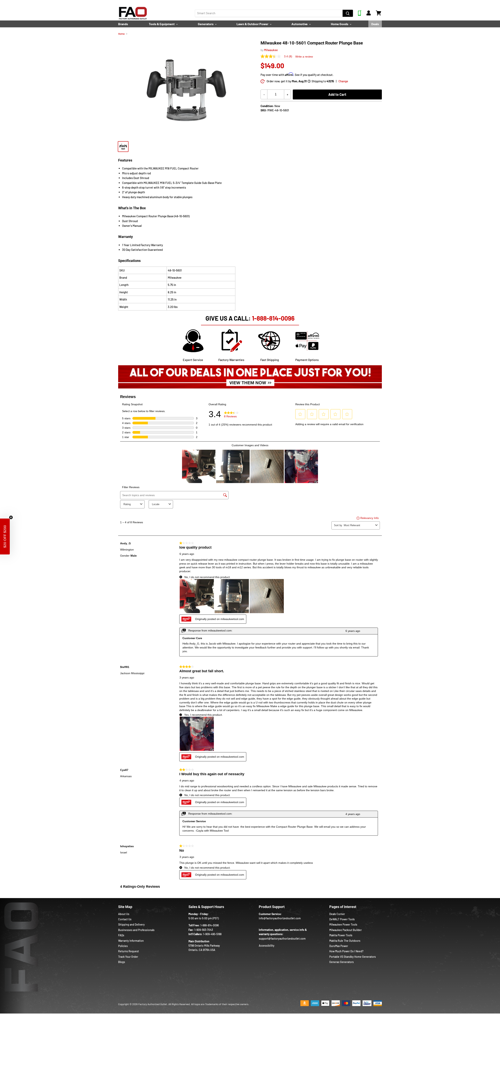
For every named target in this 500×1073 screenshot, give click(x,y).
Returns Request (128, 951)
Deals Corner (337, 914)
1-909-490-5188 (212, 934)
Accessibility (266, 945)
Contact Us (124, 919)
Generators (206, 24)
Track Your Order (128, 956)
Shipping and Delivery (131, 924)
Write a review (304, 56)
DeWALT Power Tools (342, 919)
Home (121, 33)
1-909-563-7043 (203, 929)
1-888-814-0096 (273, 318)
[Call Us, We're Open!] (359, 14)
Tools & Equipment (162, 24)
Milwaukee (271, 50)
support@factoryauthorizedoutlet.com (282, 938)
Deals (375, 24)
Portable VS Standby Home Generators (352, 956)
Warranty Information (131, 940)
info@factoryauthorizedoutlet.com (280, 918)
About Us (123, 914)
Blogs (121, 962)
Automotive (299, 24)
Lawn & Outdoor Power (253, 24)
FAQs (121, 935)
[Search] (348, 13)
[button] (5, 536)
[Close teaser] (11, 517)
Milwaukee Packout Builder (345, 930)
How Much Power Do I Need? (346, 951)
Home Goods (340, 24)
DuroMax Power (338, 946)
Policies (123, 946)
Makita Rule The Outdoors (344, 940)
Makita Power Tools (340, 935)
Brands (123, 24)
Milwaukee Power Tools (343, 924)
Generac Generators (341, 962)
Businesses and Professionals (136, 930)
